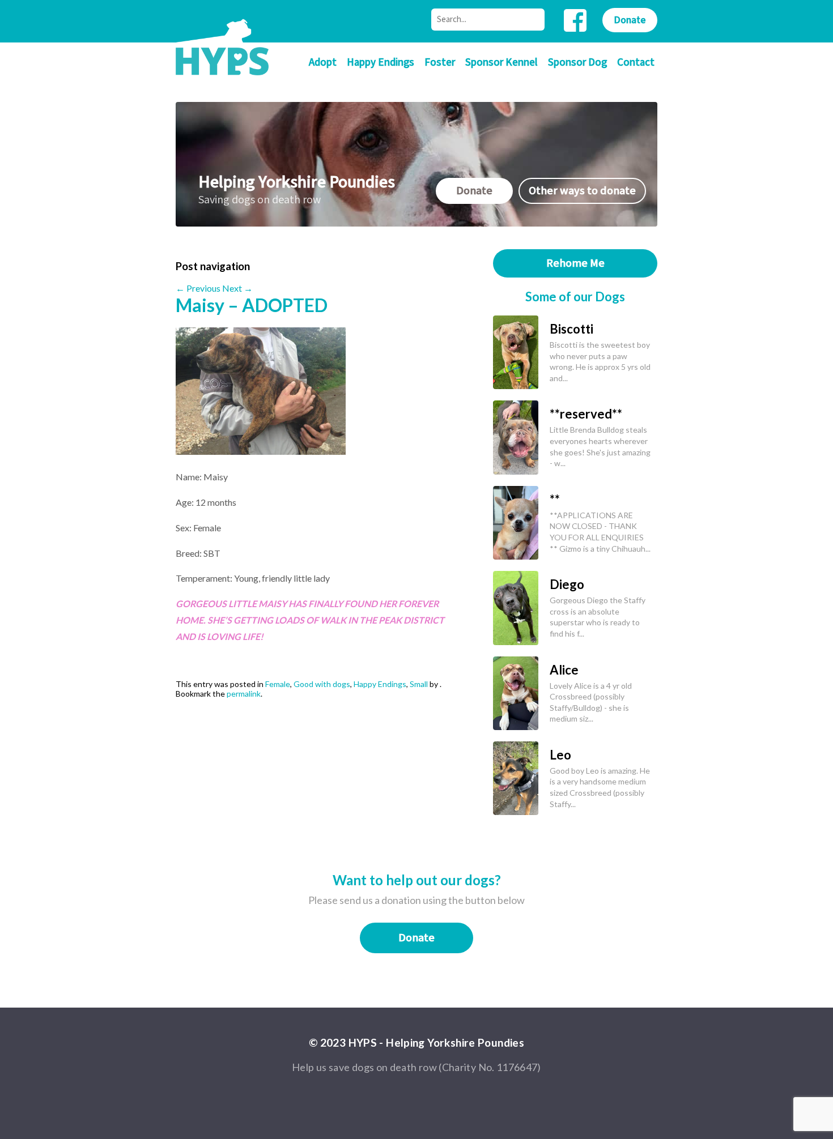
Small (419, 684)
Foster (439, 63)
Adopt (323, 63)
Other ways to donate (582, 191)
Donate (630, 20)
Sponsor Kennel (501, 63)
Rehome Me (575, 263)
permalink (244, 693)
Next (237, 288)
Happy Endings (380, 63)
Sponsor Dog (577, 63)
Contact (635, 63)
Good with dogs (322, 684)
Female (277, 684)
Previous (198, 288)
